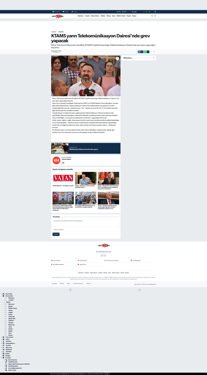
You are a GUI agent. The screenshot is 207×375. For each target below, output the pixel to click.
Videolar (66, 11)
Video (7, 339)
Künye (134, 16)
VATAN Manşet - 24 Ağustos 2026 (63, 185)
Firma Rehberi (10, 343)
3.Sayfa (87, 16)
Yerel (10, 327)
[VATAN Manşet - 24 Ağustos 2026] (63, 178)
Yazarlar (75, 11)
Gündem (80, 16)
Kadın (10, 314)
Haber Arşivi (83, 264)
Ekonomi (11, 304)
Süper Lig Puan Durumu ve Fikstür (19, 364)
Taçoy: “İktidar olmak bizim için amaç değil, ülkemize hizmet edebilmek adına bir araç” (107, 207)
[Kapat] (206, 374)
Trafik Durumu (83, 260)
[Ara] (152, 16)
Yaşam (129, 16)
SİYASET (11, 320)
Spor (113, 16)
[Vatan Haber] (56, 160)
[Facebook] (102, 255)
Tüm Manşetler (137, 260)
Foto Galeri (57, 11)
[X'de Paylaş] (141, 51)
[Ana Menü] (155, 16)
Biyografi (8, 349)
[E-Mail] (63, 163)
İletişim (62, 283)
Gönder (56, 234)
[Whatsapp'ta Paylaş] (144, 51)
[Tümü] (153, 58)
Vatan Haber (66, 159)
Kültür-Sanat (121, 16)
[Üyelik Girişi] (154, 12)
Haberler (53, 32)
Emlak (10, 329)
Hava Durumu (56, 260)
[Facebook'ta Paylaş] (139, 51)
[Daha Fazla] (148, 51)
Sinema (10, 322)
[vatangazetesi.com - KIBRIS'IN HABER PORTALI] (57, 16)
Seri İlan (8, 345)
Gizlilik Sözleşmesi (78, 283)
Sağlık (10, 312)
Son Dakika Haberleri (58, 264)
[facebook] (70, 290)
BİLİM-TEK (11, 318)
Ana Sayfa (54, 283)
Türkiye (103, 16)
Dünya (109, 16)
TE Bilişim (143, 284)
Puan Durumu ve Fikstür (112, 260)
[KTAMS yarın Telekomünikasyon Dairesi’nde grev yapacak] (85, 76)
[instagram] (139, 290)
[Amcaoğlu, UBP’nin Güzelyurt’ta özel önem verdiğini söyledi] (85, 198)
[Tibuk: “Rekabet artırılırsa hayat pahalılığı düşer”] (85, 178)
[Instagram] (105, 255)
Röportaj (11, 324)
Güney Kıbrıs (95, 16)
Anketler (8, 351)
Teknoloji (11, 316)
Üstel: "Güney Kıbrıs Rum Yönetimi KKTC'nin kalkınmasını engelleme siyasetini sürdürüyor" (108, 187)
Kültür (10, 331)
